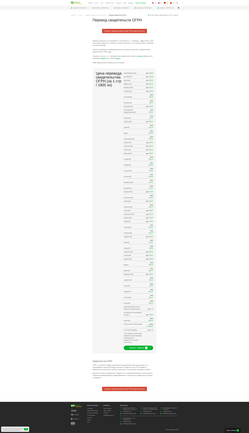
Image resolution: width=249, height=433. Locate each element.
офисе (118, 58)
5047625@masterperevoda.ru (129, 423)
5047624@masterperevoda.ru (129, 413)
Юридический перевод (92, 410)
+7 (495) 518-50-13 (104, 7)
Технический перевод (92, 413)
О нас (101, 3)
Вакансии (130, 3)
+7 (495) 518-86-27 (125, 7)
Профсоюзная (140, 7)
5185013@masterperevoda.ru (149, 413)
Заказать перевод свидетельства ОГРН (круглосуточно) (124, 31)
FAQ (88, 422)
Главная (90, 3)
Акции (124, 3)
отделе (139, 56)
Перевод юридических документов (95, 15)
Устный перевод (91, 415)
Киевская (118, 7)
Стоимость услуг (109, 3)
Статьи (80, 15)
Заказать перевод (140, 3)
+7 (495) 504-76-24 (82, 7)
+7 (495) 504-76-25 (148, 7)
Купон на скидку (107, 408)
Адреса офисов (107, 410)
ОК (26, 429)
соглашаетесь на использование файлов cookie (12, 430)
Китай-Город (97, 7)
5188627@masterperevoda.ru (170, 413)
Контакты (118, 3)
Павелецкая (75, 7)
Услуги (96, 3)
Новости (89, 419)
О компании (90, 408)
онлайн (102, 58)
